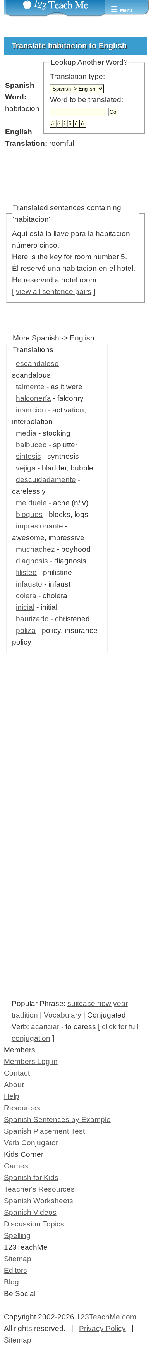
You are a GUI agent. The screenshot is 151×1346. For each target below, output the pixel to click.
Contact (17, 1073)
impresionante (39, 526)
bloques (29, 514)
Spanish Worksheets (38, 1201)
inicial (25, 607)
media (26, 433)
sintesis (28, 456)
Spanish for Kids (31, 1177)
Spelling (17, 1235)
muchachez (35, 549)
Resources (22, 1108)
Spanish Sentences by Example (57, 1119)
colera (26, 596)
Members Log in (31, 1061)
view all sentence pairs (53, 291)
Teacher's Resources (39, 1189)
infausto (29, 584)
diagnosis (32, 561)
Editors (15, 1270)
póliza (26, 630)
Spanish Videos (30, 1212)
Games (16, 1166)
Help (11, 1096)
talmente (30, 387)
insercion (31, 410)
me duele (31, 503)
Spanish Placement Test (44, 1131)
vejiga (26, 468)
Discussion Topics (34, 1224)
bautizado (32, 619)
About (14, 1085)
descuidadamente (46, 479)
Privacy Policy (102, 1328)
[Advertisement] (75, 763)
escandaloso (37, 363)
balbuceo (31, 445)
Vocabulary (62, 1015)
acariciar (45, 1027)
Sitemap (17, 1259)
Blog (11, 1282)
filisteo (26, 572)
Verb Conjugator (31, 1143)
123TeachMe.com (106, 1317)
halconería (33, 398)
